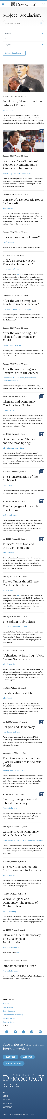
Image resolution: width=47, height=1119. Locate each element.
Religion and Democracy (19, 727)
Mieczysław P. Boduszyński (13, 378)
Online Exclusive (9, 1011)
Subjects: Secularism (13, 53)
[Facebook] (5, 1086)
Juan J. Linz (19, 448)
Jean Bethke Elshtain (11, 732)
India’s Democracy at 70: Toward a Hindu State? (19, 262)
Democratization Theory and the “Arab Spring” (19, 441)
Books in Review (9, 1022)
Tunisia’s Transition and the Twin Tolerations (18, 546)
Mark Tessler (20, 771)
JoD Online (7, 1103)
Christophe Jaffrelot (11, 269)
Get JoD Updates (14, 1063)
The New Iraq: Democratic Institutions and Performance (22, 868)
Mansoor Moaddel (35, 840)
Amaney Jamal (8, 771)
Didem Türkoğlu (24, 309)
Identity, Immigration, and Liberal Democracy (20, 801)
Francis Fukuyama (10, 808)
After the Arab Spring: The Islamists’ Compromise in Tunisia (20, 336)
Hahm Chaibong (9, 911)
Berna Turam (8, 590)
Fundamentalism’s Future (19, 966)
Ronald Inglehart (20, 840)
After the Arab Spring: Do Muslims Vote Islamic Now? (21, 302)
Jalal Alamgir (8, 698)
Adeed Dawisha (9, 664)
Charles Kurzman (10, 309)
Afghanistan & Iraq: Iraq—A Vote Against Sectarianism (23, 657)
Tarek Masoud (8, 242)
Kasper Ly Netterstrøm (12, 345)
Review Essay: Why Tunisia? (21, 237)
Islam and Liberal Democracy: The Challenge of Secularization (22, 938)
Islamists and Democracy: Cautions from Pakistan (19, 403)
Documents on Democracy (13, 1015)
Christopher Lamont (11, 381)
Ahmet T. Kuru (9, 110)
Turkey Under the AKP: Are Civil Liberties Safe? (21, 583)
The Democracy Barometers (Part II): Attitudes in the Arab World (22, 761)
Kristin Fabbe (30, 378)
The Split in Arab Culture (19, 621)
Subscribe (10, 1057)
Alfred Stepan (8, 448)
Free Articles (8, 1007)
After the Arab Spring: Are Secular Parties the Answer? (21, 371)
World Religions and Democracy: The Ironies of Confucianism (20, 902)
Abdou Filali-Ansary (11, 515)
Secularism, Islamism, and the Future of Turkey (22, 103)
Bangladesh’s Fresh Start (19, 693)
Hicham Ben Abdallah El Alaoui (15, 627)
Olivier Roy (7, 485)
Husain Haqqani (9, 410)
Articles (6, 1004)
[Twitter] (11, 1086)
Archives (27, 1057)
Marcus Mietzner (24, 173)
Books (5, 1096)
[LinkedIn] (17, 1086)
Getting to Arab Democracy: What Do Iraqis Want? (21, 833)
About (5, 1092)
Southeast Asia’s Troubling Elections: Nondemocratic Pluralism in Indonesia (20, 164)
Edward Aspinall (9, 173)
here (17, 274)
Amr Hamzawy (8, 208)
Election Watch (9, 1018)
